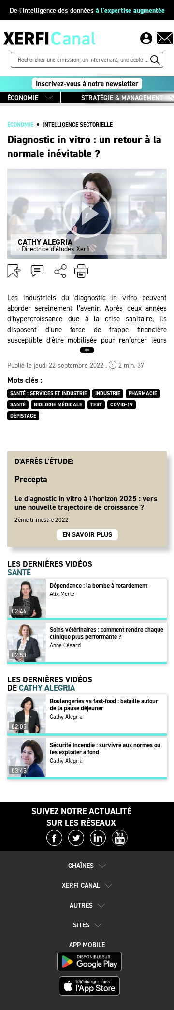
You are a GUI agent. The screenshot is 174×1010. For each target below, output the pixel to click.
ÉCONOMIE (22, 97)
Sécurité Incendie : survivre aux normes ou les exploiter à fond (105, 748)
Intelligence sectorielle (78, 125)
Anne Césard (65, 645)
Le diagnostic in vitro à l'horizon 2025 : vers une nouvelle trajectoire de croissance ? (85, 502)
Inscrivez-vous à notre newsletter (87, 83)
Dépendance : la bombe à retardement (98, 585)
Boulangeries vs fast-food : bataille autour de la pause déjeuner (104, 704)
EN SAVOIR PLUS (87, 534)
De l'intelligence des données (87, 10)
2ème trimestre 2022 (41, 520)
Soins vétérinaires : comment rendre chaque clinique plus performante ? (106, 633)
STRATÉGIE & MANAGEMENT (122, 97)
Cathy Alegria (66, 716)
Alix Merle (62, 594)
